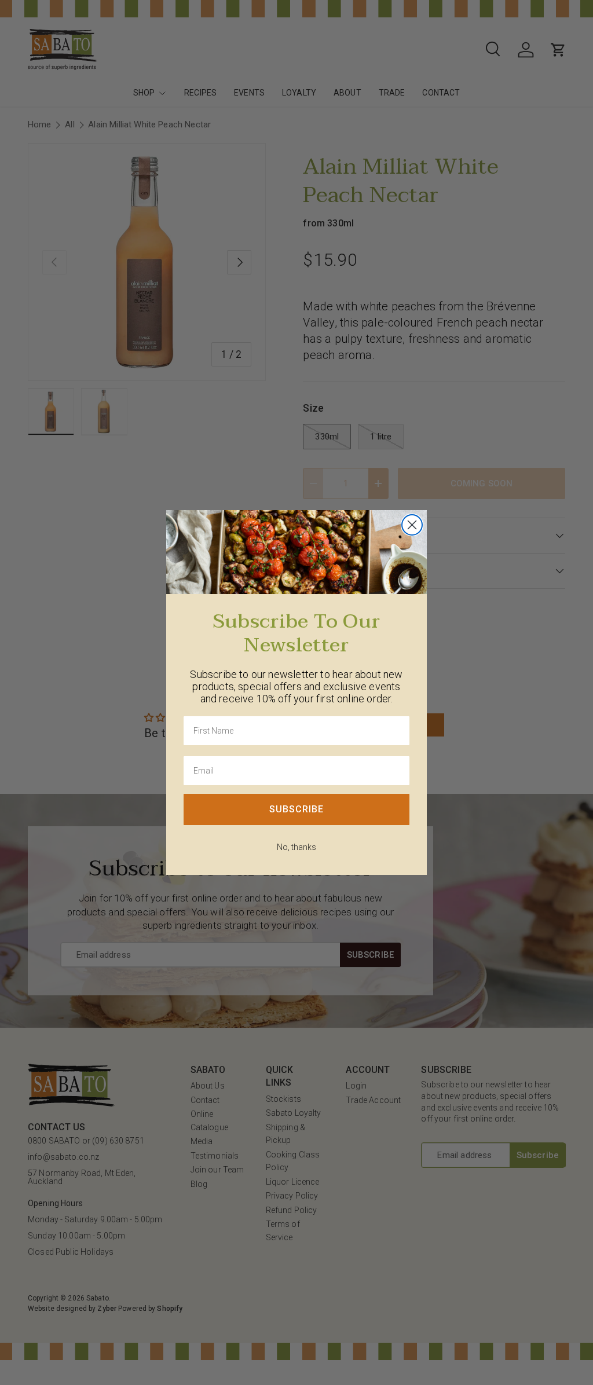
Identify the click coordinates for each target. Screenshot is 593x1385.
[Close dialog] (412, 525)
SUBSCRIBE (296, 809)
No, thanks (296, 847)
